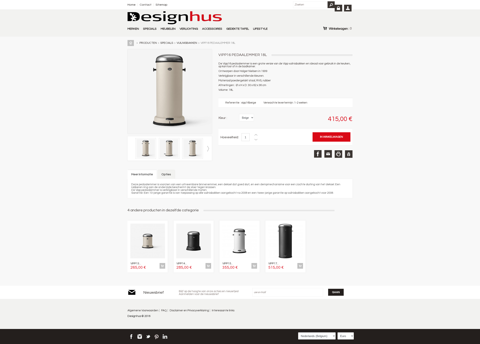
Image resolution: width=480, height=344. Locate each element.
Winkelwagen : (340, 28)
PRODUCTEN (148, 43)
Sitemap (161, 4)
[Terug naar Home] (131, 43)
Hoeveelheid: (229, 137)
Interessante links (223, 310)
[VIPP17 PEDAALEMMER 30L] (285, 241)
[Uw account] (348, 8)
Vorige (131, 148)
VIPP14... (181, 263)
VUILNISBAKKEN (187, 43)
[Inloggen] (338, 8)
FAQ (164, 310)
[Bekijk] (162, 266)
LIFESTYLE (260, 28)
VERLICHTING (189, 28)
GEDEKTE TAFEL (237, 28)
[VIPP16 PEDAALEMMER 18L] (146, 158)
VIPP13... (135, 263)
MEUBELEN (168, 28)
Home (132, 4)
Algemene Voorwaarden (143, 310)
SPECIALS (150, 28)
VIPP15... (227, 263)
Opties (166, 174)
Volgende (208, 148)
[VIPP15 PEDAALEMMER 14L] (239, 241)
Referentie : (233, 102)
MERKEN (133, 28)
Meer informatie (142, 174)
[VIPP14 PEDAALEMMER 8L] (193, 241)
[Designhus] (175, 18)
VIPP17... (273, 263)
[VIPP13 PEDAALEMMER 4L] (147, 241)
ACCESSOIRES (212, 28)
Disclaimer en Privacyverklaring (189, 310)
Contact (146, 4)
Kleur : (222, 118)
